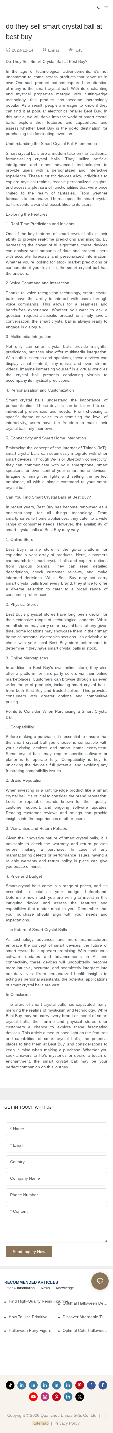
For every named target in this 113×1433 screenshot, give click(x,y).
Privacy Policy (67, 1423)
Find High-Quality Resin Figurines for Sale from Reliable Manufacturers (41, 1301)
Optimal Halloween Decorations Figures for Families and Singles (86, 1303)
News (45, 1288)
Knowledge (65, 1288)
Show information (21, 1288)
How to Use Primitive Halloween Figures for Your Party (32, 1316)
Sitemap (40, 1423)
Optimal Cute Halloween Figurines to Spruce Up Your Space (86, 1330)
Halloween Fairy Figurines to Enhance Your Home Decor (32, 1330)
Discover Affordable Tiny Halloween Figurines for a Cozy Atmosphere (86, 1316)
